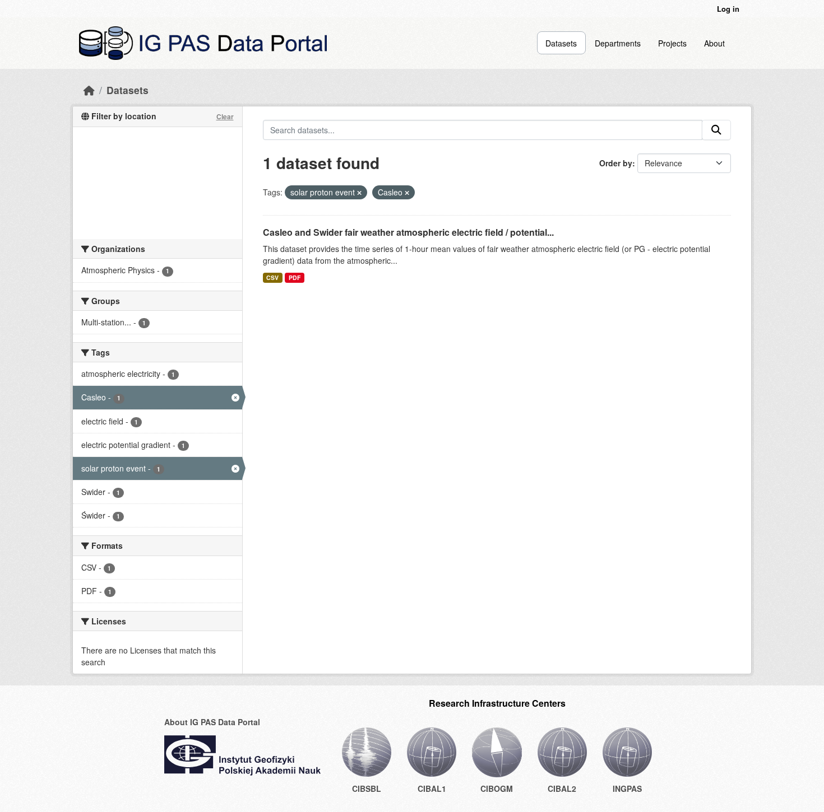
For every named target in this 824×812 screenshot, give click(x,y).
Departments (618, 43)
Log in (728, 8)
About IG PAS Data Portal (212, 721)
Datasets (561, 43)
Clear (225, 116)
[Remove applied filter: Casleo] (407, 192)
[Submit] (716, 130)
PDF (294, 277)
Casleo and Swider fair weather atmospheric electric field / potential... (408, 232)
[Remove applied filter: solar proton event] (359, 192)
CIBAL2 (562, 788)
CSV (272, 277)
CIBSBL (366, 788)
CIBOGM (496, 788)
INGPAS (627, 788)
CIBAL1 (432, 788)
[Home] (89, 90)
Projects (672, 43)
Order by (615, 163)
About (714, 43)
